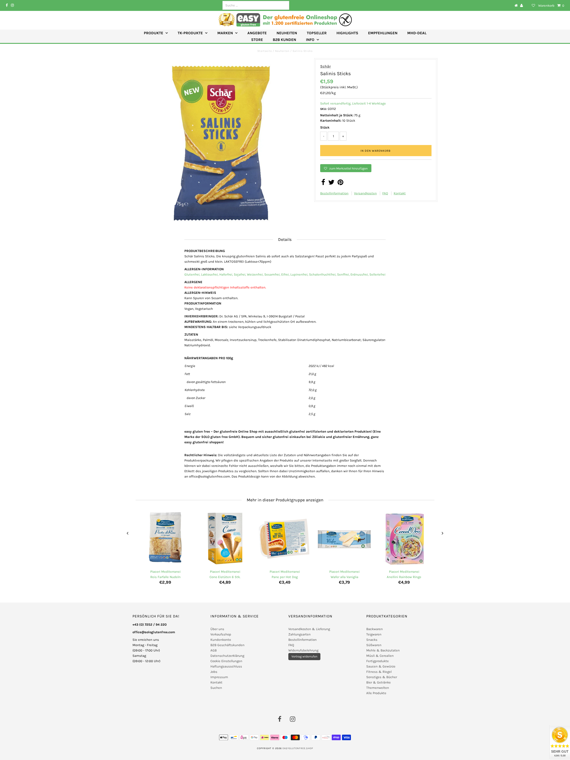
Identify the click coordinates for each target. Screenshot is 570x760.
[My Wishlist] (530, 5)
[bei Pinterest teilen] (340, 183)
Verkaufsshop (220, 634)
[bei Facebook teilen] (323, 183)
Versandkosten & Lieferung (309, 629)
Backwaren (374, 629)
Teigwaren (373, 634)
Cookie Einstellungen (226, 661)
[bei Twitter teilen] (331, 183)
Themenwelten (377, 688)
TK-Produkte (190, 33)
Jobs (213, 672)
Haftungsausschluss (226, 666)
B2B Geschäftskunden (227, 645)
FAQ (385, 193)
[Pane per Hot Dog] (285, 538)
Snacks (371, 640)
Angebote (257, 33)
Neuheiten (287, 33)
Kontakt (400, 193)
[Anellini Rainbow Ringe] (404, 538)
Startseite (265, 50)
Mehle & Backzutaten (383, 650)
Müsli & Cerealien (380, 656)
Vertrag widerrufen (304, 656)
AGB (213, 650)
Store (257, 39)
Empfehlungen (382, 33)
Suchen (216, 688)
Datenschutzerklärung (227, 656)
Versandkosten (365, 193)
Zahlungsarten (299, 634)
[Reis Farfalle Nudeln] (165, 538)
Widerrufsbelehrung (303, 650)
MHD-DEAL (416, 33)
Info (310, 39)
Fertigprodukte (377, 661)
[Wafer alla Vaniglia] (344, 538)
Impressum (219, 677)
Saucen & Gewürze (380, 666)
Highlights (347, 33)
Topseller (317, 33)
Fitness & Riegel (379, 672)
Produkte (153, 33)
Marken (225, 33)
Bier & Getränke (378, 682)
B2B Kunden (284, 39)
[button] (345, 168)
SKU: (323, 109)
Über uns (217, 629)
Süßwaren (373, 645)
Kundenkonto (220, 640)
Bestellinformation (334, 193)
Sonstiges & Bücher (381, 677)
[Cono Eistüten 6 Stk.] (225, 538)
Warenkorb (551, 6)
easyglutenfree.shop (298, 748)
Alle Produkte (376, 693)
